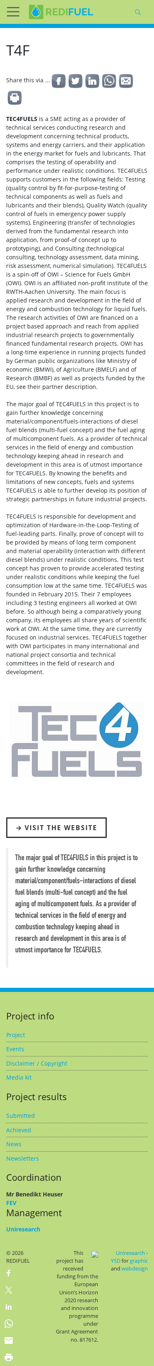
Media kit (19, 1077)
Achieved (18, 1130)
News (13, 1144)
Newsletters (22, 1158)
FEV (11, 1203)
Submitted (20, 1115)
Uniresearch (23, 1229)
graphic (139, 1260)
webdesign (135, 1268)
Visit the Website (61, 827)
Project (15, 1035)
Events (15, 1049)
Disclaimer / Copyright (36, 1063)
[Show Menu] (16, 12)
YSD (115, 1260)
